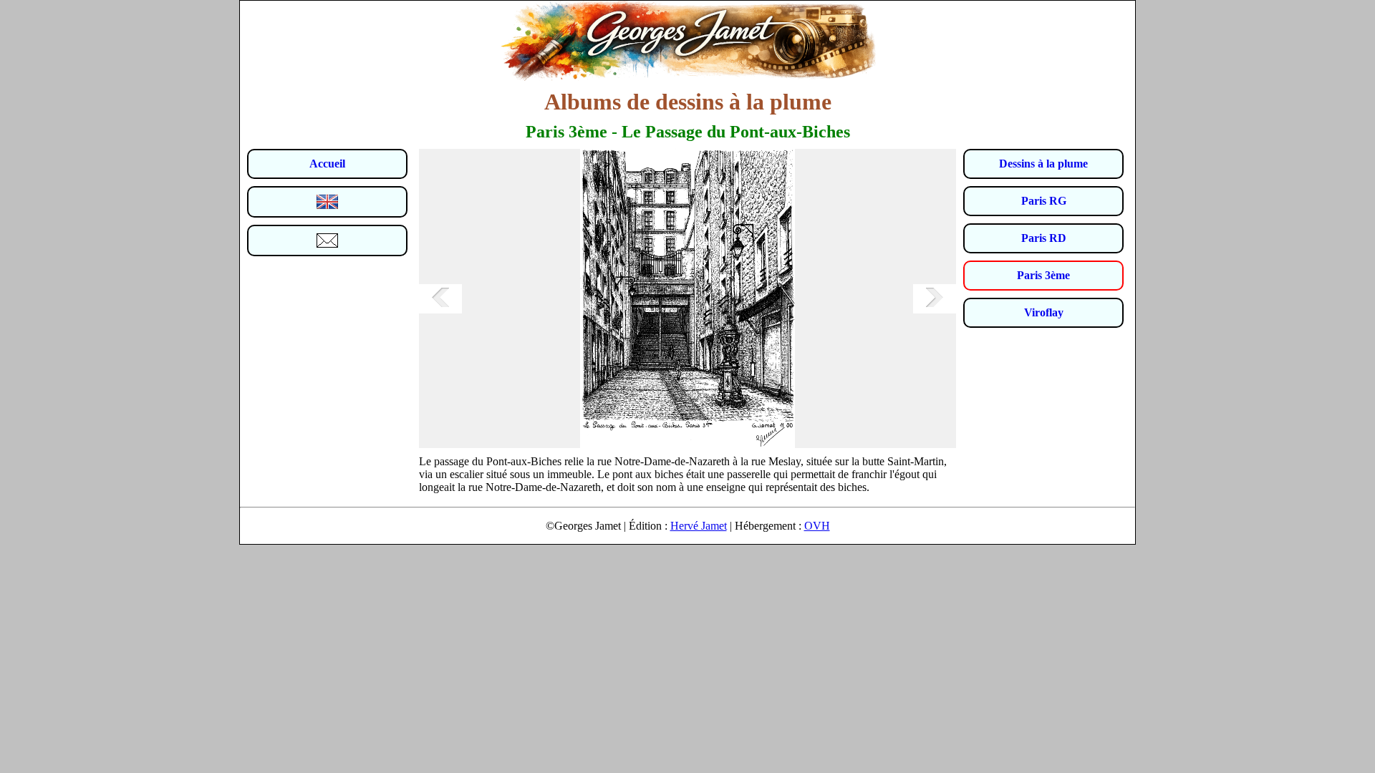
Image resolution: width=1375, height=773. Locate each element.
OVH (817, 526)
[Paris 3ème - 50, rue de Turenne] (934, 298)
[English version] (327, 202)
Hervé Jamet (698, 526)
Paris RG (1043, 201)
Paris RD (1043, 238)
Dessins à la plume (1043, 163)
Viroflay (1043, 312)
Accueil (327, 163)
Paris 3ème (1043, 275)
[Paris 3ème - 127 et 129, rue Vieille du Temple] (440, 298)
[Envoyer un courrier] (327, 240)
